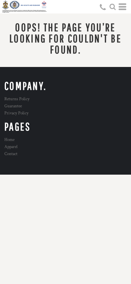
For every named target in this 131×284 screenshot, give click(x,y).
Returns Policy (17, 99)
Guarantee (13, 106)
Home (9, 140)
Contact (10, 154)
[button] (112, 6)
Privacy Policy (16, 113)
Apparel (10, 147)
